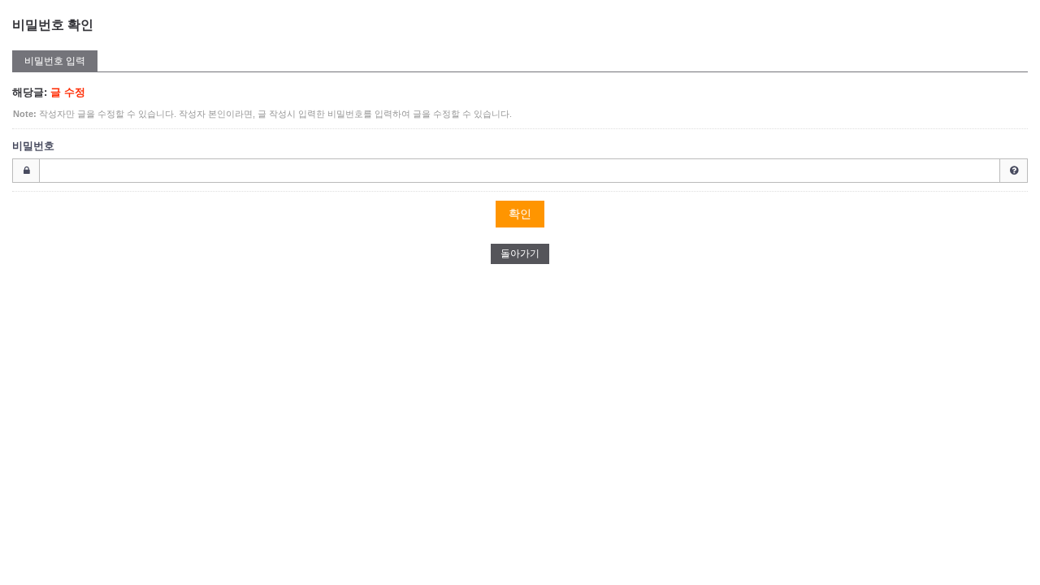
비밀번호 (33, 146)
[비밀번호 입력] (520, 170)
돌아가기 (520, 253)
